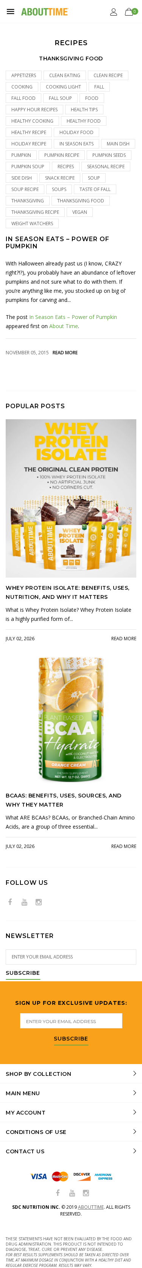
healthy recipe (28, 132)
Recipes (66, 166)
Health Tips (84, 109)
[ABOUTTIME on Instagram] (38, 902)
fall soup (60, 98)
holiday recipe (28, 144)
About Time (63, 326)
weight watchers (32, 223)
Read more (65, 352)
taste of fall (95, 189)
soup (94, 178)
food (91, 98)
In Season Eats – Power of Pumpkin (57, 242)
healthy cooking (32, 121)
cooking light (63, 87)
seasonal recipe (106, 166)
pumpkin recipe (61, 155)
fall (99, 87)
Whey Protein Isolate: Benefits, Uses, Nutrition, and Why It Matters (68, 592)
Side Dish (21, 178)
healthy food (84, 121)
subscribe (71, 1039)
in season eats (76, 144)
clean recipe (108, 75)
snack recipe (60, 178)
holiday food (76, 132)
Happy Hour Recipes (34, 109)
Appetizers (23, 75)
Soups (59, 189)
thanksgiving (27, 200)
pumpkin (21, 155)
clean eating (64, 75)
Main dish (118, 144)
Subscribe (23, 973)
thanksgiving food (80, 200)
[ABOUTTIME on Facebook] (10, 902)
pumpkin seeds (109, 155)
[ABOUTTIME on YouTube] (24, 902)
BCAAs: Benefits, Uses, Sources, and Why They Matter (64, 800)
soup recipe (25, 189)
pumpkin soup (27, 166)
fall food (23, 98)
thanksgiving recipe (35, 212)
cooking (22, 87)
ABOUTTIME (91, 1207)
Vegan (79, 212)
